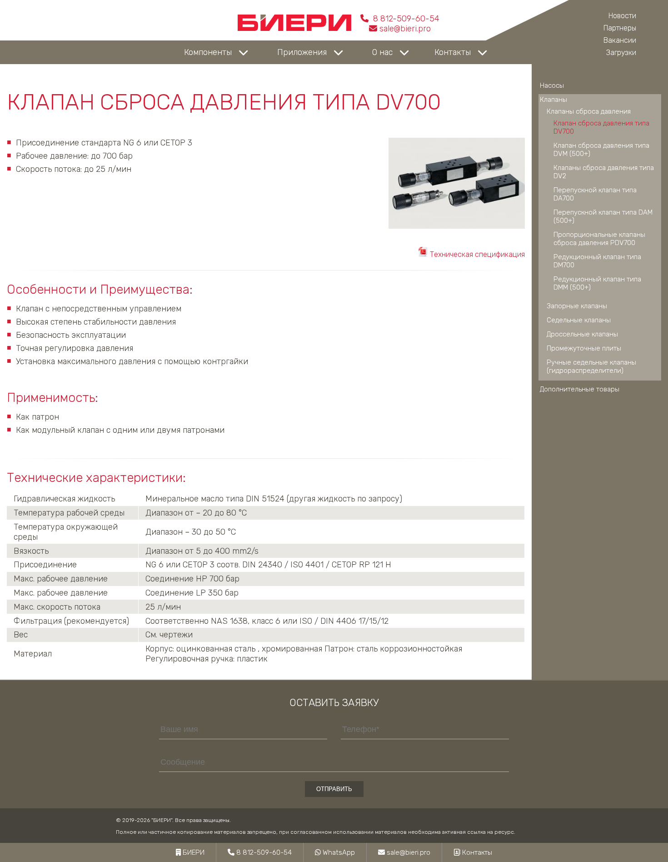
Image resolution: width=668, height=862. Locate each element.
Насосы (552, 85)
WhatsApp (338, 852)
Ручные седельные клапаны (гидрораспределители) (591, 366)
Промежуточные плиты (584, 348)
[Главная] (294, 29)
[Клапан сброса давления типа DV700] (457, 226)
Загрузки (621, 52)
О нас (382, 52)
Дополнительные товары (579, 389)
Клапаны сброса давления (589, 111)
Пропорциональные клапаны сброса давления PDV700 (599, 239)
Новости (622, 15)
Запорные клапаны (577, 306)
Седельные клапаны (579, 320)
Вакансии (619, 40)
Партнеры (619, 28)
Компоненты (208, 52)
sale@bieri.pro (405, 29)
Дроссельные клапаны (582, 334)
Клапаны (553, 99)
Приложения (302, 52)
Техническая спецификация (476, 254)
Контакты (452, 52)
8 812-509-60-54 (405, 19)
